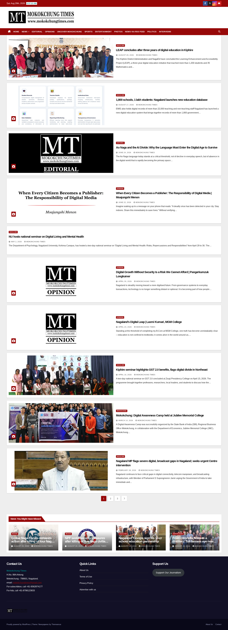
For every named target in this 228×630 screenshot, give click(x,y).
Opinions (50, 32)
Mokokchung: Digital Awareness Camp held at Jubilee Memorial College (160, 415)
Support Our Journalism (168, 572)
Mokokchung (122, 411)
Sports (88, 32)
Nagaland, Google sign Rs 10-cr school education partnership (140, 539)
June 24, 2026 (125, 152)
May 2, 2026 (16, 242)
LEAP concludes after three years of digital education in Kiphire (154, 50)
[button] (219, 31)
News (25, 32)
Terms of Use (86, 577)
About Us (84, 570)
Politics (151, 32)
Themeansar (56, 624)
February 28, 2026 (127, 470)
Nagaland (120, 45)
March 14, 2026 (126, 420)
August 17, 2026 (126, 105)
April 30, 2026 (125, 281)
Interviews (165, 32)
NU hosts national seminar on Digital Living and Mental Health (46, 236)
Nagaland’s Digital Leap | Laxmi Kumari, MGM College (149, 322)
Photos (118, 32)
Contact (218, 624)
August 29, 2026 (126, 55)
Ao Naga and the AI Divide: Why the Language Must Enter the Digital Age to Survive (166, 147)
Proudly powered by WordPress (19, 624)
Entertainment (103, 32)
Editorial (37, 32)
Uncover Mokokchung (69, 32)
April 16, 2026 (125, 375)
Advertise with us (88, 589)
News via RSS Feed (135, 32)
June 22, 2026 (125, 202)
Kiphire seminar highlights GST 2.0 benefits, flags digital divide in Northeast (161, 369)
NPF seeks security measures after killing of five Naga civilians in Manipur (87, 541)
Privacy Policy (86, 583)
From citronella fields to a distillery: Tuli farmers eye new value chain (192, 541)
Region (14, 534)
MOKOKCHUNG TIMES (147, 55)
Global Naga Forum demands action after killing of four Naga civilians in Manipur (32, 541)
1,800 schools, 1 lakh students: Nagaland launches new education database (161, 99)
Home (16, 32)
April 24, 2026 (125, 327)
